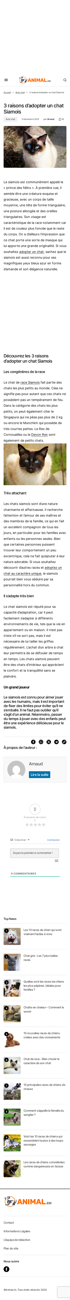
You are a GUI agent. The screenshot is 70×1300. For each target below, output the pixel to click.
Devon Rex (39, 434)
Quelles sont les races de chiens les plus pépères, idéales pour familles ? (44, 985)
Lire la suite (39, 775)
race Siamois (30, 382)
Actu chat (20, 92)
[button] (6, 79)
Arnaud (36, 763)
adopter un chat (31, 252)
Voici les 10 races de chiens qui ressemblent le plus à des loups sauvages (43, 1140)
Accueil (7, 92)
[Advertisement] (35, 37)
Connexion (53, 839)
